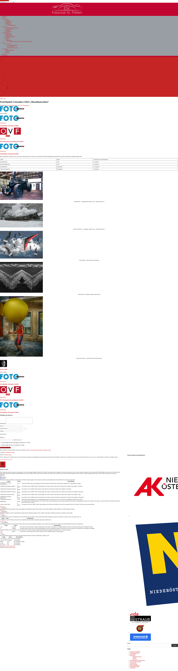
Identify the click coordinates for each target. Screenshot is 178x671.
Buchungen (5, 48)
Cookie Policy (133, 654)
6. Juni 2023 (19, 105)
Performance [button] (3, 510)
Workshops (8, 22)
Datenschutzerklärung (135, 652)
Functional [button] (2, 506)
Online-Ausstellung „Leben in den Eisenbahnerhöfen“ (20, 41)
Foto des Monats (12, 25)
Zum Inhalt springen (4, 0)
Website (1, 431)
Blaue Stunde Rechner (13, 47)
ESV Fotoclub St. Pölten (135, 661)
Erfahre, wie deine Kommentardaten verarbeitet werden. (38, 450)
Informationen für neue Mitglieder (137, 660)
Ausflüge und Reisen (10, 36)
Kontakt (4, 53)
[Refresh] (2, 437)
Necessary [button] (2, 476)
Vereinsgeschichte (9, 29)
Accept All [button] (9, 459)
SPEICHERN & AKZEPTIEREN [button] (7, 546)
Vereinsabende (9, 34)
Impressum (5, 55)
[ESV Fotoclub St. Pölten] (67, 13)
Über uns (5, 26)
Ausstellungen (9, 21)
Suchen (129, 643)
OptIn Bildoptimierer (13, 45)
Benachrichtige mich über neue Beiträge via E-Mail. (13, 445)
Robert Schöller (11, 105)
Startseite (5, 16)
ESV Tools (8, 43)
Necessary (4, 477)
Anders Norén (8, 454)
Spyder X (8, 52)
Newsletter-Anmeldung (135, 651)
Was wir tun (5, 19)
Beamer (7, 51)
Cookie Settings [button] (3, 459)
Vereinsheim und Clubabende (12, 27)
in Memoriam (8, 31)
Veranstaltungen (6, 32)
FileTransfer (11, 46)
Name (1, 426)
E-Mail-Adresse (4, 428)
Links (4, 42)
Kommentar (3, 423)
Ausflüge (8, 20)
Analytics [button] (2, 514)
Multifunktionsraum (10, 50)
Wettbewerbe (8, 24)
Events (7, 39)
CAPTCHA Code (17, 440)
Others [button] (1, 532)
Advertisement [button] (3, 521)
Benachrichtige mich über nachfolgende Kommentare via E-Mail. (16, 442)
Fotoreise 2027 (133, 662)
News (4, 17)
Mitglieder (8, 30)
